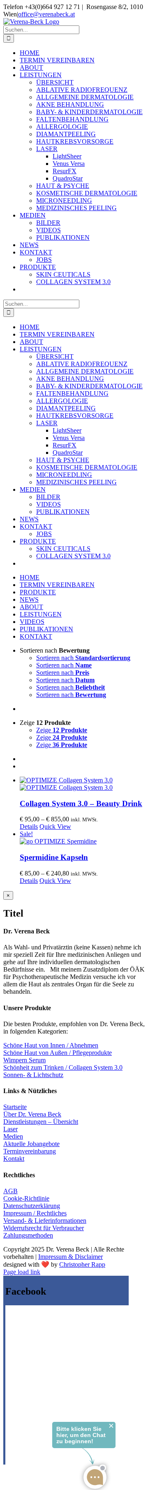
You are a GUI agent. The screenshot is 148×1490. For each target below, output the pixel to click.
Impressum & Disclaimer (70, 1256)
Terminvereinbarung (29, 1151)
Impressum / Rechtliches (35, 1213)
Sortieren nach (83, 657)
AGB (10, 1190)
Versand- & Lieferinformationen (44, 1220)
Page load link (21, 1271)
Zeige (61, 730)
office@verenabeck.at (46, 14)
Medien (13, 1136)
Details (29, 826)
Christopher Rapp (82, 1264)
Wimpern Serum (24, 1060)
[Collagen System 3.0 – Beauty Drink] (82, 784)
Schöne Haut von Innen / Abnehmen (50, 1045)
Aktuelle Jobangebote (31, 1143)
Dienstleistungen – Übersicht (40, 1121)
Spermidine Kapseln (54, 857)
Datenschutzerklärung (31, 1205)
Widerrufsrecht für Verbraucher (43, 1227)
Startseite (15, 1106)
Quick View (55, 826)
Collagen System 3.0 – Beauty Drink (81, 803)
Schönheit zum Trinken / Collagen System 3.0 (63, 1067)
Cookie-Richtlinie (26, 1198)
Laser (10, 1129)
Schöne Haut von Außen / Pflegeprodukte (57, 1052)
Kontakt (13, 1158)
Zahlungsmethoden (28, 1235)
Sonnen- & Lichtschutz (33, 1074)
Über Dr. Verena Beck (32, 1114)
